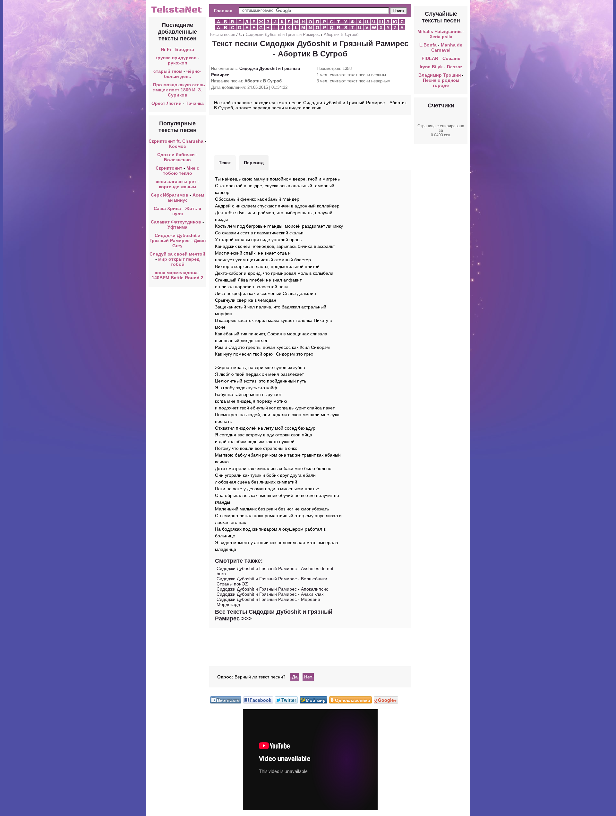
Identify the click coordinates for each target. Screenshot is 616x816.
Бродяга (184, 49)
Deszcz (454, 66)
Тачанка (195, 103)
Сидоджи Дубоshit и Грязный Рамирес (283, 34)
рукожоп (177, 62)
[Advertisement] (310, 134)
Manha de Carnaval (446, 47)
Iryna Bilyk (431, 66)
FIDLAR (430, 58)
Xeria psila (441, 36)
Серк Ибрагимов (169, 195)
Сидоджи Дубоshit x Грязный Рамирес (175, 238)
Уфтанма (177, 227)
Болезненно (177, 159)
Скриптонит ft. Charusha (176, 141)
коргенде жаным (177, 186)
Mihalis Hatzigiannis (439, 31)
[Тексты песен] (177, 12)
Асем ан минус (185, 197)
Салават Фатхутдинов (176, 221)
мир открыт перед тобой (179, 262)
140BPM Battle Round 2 (177, 277)
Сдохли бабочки (176, 154)
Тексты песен (222, 34)
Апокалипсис (314, 589)
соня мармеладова (176, 272)
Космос (177, 146)
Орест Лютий (166, 103)
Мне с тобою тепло (181, 170)
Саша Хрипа (167, 208)
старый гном (167, 71)
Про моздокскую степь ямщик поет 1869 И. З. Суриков (179, 89)
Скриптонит (169, 168)
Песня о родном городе (441, 83)
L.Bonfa (428, 44)
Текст (225, 162)
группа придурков (176, 57)
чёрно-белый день (183, 74)
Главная (223, 10)
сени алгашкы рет (177, 181)
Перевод (254, 162)
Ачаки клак (312, 594)
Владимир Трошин (439, 75)
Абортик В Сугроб (341, 34)
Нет (308, 676)
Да (295, 676)
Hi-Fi (166, 49)
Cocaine (451, 58)
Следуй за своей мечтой (177, 254)
